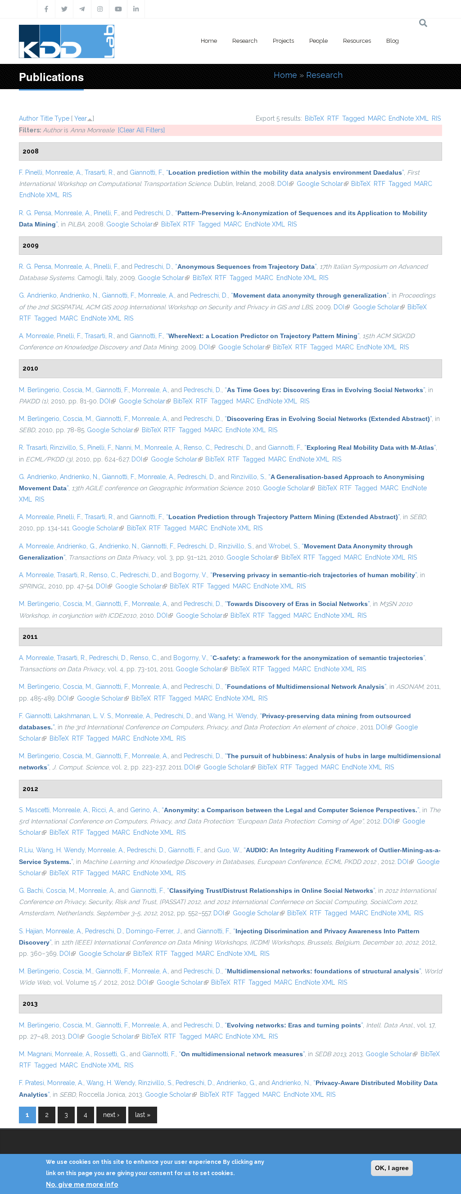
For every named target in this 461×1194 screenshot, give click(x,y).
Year (80, 118)
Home (209, 40)
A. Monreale (36, 335)
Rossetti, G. (110, 1054)
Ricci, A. (103, 810)
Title (46, 118)
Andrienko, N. (79, 295)
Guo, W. (228, 850)
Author (28, 118)
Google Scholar (322, 183)
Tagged (353, 118)
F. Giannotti (35, 715)
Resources (357, 40)
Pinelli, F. (106, 213)
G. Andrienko (38, 295)
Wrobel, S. (283, 546)
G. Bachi (31, 890)
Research (245, 40)
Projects (283, 40)
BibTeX (314, 118)
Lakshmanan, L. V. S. (83, 715)
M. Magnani (35, 1054)
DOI (285, 183)
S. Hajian (31, 931)
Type (61, 118)
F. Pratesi (31, 1082)
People (318, 40)
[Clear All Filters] (141, 130)
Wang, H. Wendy (232, 715)
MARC (377, 118)
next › (111, 1114)
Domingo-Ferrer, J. (153, 931)
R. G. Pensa (35, 213)
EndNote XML (409, 118)
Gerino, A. (144, 810)
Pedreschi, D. (153, 213)
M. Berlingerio (39, 389)
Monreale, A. (63, 172)
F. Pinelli (30, 172)
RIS (436, 118)
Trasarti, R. (99, 172)
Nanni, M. (128, 447)
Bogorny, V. (190, 575)
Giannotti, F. (146, 172)
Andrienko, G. (76, 546)
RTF (333, 118)
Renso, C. (197, 447)
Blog (392, 40)
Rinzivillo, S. (67, 447)
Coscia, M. (77, 389)
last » (142, 1114)
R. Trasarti (33, 447)
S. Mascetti (34, 810)
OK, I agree (392, 1167)
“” (285, 172)
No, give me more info (82, 1184)
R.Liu (26, 850)
